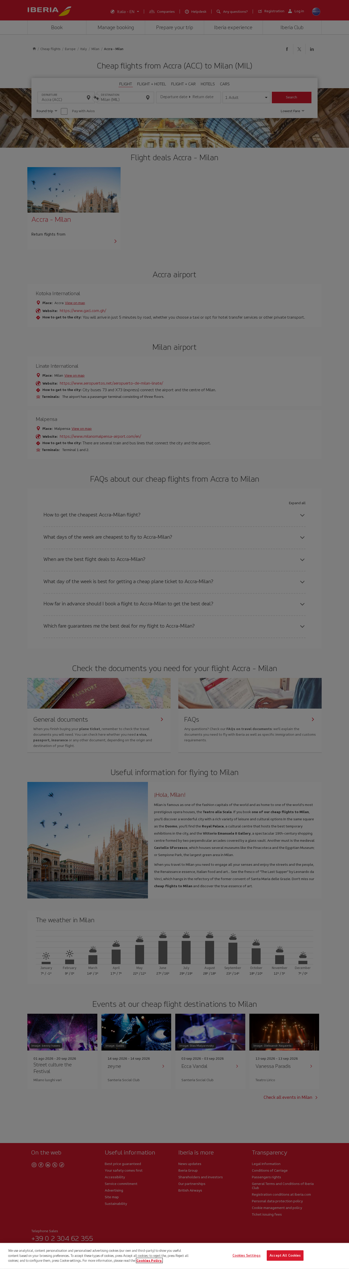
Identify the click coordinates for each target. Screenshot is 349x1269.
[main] (174, 1256)
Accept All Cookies (285, 1255)
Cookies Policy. (149, 1260)
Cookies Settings (246, 1255)
